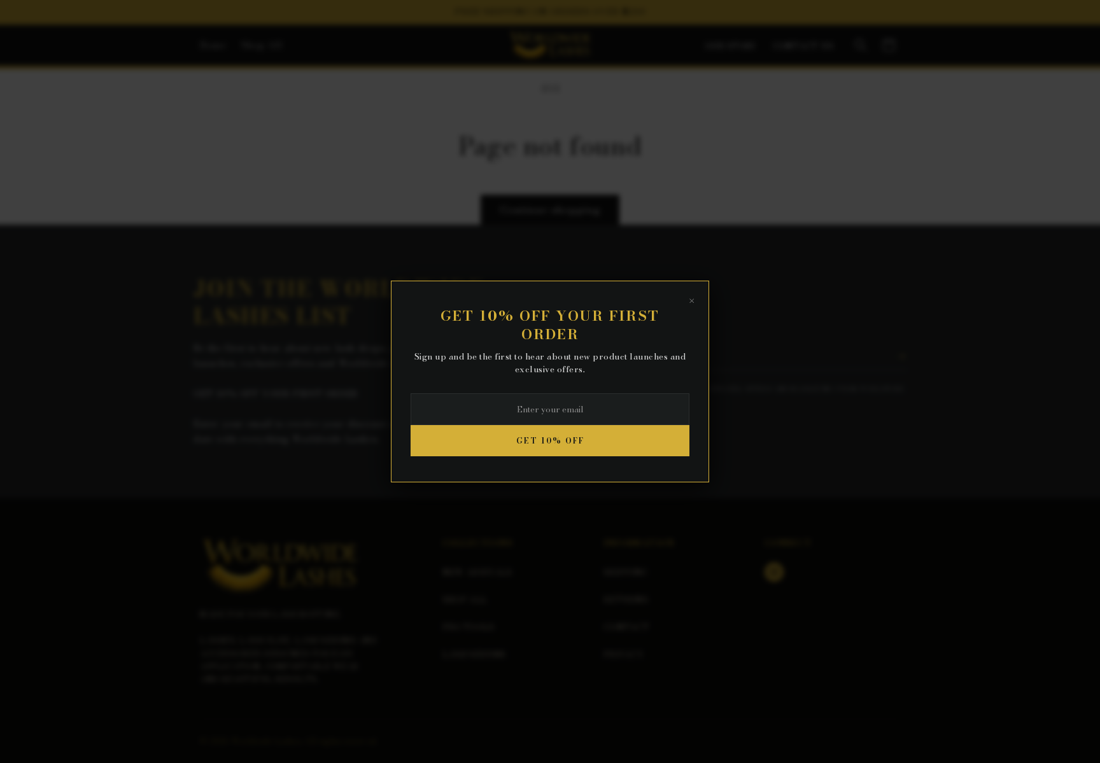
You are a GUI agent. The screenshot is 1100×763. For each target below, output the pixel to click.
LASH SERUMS (473, 654)
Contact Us (803, 46)
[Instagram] (774, 572)
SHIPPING (625, 572)
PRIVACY (623, 654)
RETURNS (625, 599)
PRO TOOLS (468, 626)
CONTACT (626, 626)
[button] (861, 45)
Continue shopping (550, 209)
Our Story (731, 46)
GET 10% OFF (550, 441)
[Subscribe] (901, 356)
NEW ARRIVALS (477, 572)
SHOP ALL (464, 599)
